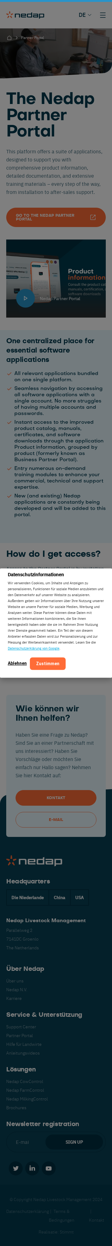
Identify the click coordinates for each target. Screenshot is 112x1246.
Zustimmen (47, 663)
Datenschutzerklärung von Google (33, 648)
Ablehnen (17, 663)
